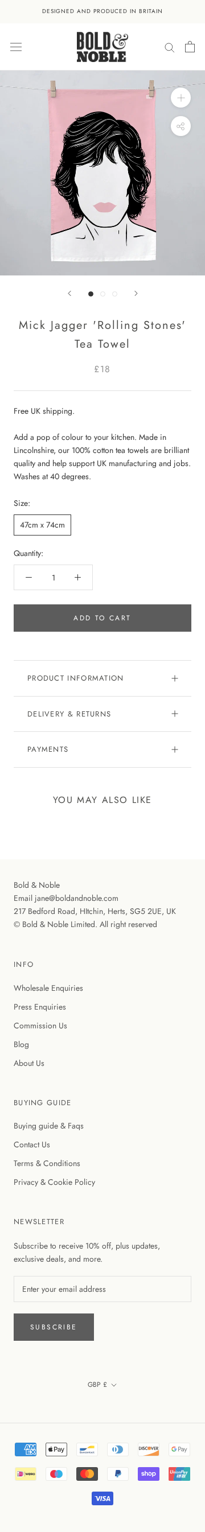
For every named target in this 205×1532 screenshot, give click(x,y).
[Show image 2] (102, 293)
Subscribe (53, 1327)
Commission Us (40, 1025)
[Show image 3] (114, 293)
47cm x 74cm (42, 524)
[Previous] (69, 293)
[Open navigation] (16, 46)
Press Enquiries (40, 1006)
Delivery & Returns (69, 714)
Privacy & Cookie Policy (54, 1182)
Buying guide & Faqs (49, 1125)
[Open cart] (190, 46)
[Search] (170, 46)
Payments (47, 749)
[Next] (136, 293)
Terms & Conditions (47, 1163)
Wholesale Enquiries (48, 988)
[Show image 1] (90, 293)
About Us (29, 1063)
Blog (21, 1044)
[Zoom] (181, 98)
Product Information (75, 678)
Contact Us (32, 1144)
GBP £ (97, 1384)
